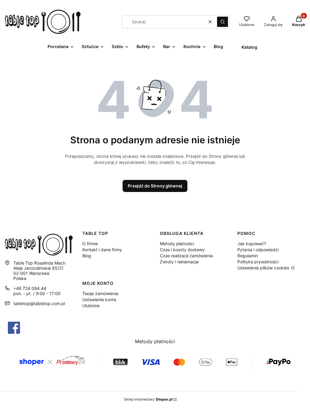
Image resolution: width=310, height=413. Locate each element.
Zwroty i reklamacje (179, 261)
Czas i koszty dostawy (182, 249)
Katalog (249, 47)
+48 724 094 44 (29, 288)
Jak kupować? (251, 243)
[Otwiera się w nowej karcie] (14, 328)
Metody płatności (177, 243)
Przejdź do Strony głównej (155, 185)
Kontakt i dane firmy (102, 249)
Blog (86, 255)
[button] (222, 22)
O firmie (90, 243)
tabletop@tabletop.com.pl (39, 303)
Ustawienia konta (99, 299)
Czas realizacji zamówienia (186, 255)
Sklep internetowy (148, 399)
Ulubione (91, 305)
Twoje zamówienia (100, 293)
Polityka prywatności (258, 261)
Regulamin (247, 255)
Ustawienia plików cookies (263, 267)
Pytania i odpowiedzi (258, 249)
